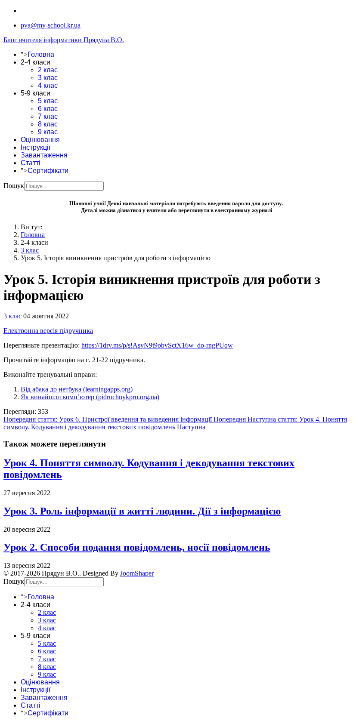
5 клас (48, 101)
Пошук (13, 185)
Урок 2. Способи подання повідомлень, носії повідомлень (136, 547)
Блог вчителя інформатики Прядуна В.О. (63, 39)
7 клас (48, 116)
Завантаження (44, 155)
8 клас (48, 124)
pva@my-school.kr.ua (51, 25)
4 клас (48, 85)
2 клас (48, 70)
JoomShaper (137, 573)
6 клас (48, 108)
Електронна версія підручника (48, 330)
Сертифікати (48, 170)
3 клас (48, 77)
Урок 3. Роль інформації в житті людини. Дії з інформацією (142, 511)
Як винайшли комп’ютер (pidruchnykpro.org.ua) (90, 397)
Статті (30, 162)
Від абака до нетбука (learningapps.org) (77, 389)
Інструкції (35, 147)
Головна (41, 54)
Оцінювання (40, 139)
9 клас (48, 132)
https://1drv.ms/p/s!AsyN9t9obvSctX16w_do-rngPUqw (157, 345)
